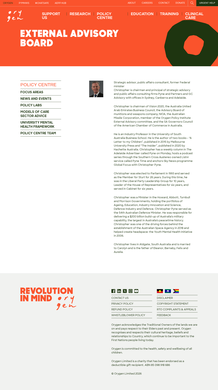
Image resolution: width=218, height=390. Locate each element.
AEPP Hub (60, 3)
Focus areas (31, 92)
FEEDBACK (164, 315)
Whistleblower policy (128, 315)
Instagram (130, 291)
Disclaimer (165, 298)
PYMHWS (24, 3)
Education (142, 13)
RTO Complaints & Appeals (176, 309)
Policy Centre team (38, 133)
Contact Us (119, 298)
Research (80, 13)
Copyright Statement (172, 303)
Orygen (8, 3)
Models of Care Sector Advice (34, 114)
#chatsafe (42, 3)
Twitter (125, 291)
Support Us (51, 15)
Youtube (136, 291)
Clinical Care (194, 15)
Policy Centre (105, 15)
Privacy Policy (122, 303)
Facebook (113, 291)
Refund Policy (122, 309)
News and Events (35, 99)
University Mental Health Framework (37, 124)
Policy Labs (31, 105)
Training (169, 13)
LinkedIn (119, 291)
